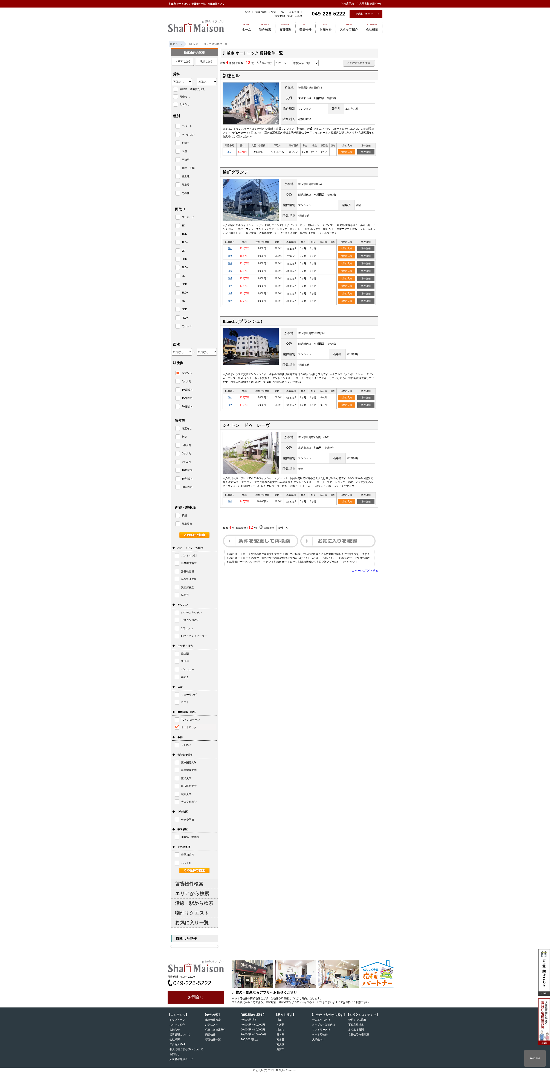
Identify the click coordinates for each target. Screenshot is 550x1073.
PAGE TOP (535, 1058)
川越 (279, 1019)
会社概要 (372, 27)
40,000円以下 (249, 1019)
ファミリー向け (321, 1029)
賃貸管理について (180, 1034)
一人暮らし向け (321, 1019)
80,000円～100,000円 (253, 1034)
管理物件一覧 (213, 1039)
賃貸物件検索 (189, 884)
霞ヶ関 (280, 1034)
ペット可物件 (320, 1034)
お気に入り (346, 152)
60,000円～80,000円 (253, 1029)
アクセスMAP (177, 1044)
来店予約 (349, 3)
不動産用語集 (356, 1024)
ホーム (246, 27)
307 (230, 285)
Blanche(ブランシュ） (244, 321)
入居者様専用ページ (181, 1059)
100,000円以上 (249, 1039)
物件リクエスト (192, 913)
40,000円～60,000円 (253, 1024)
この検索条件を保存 (358, 62)
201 (230, 397)
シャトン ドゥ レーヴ (246, 425)
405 (230, 293)
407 (230, 301)
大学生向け (318, 1039)
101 (230, 248)
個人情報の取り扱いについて (186, 1049)
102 (230, 255)
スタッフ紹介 (349, 27)
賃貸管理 (285, 27)
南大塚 (280, 1044)
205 (230, 270)
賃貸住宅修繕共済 (358, 1034)
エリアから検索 (192, 893)
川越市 (280, 1029)
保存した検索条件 (215, 1029)
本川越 (280, 1024)
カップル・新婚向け (323, 1024)
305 (230, 278)
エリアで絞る (183, 61)
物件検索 (265, 27)
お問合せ (195, 997)
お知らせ (326, 27)
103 (230, 263)
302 (229, 151)
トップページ (177, 1019)
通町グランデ (235, 172)
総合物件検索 (213, 1019)
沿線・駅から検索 (194, 903)
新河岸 (280, 1049)
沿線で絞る (206, 61)
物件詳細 (366, 152)
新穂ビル (231, 75)
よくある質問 (356, 1029)
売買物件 (305, 27)
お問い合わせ (364, 13)
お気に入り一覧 (192, 922)
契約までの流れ (357, 1019)
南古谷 (280, 1039)
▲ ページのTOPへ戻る (365, 570)
